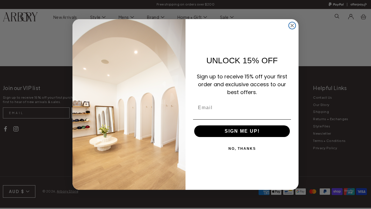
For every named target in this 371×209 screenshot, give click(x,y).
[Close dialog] (292, 25)
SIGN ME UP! (242, 131)
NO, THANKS (242, 149)
